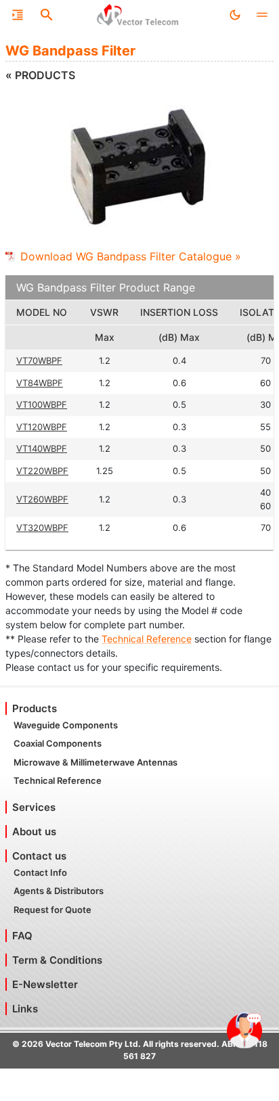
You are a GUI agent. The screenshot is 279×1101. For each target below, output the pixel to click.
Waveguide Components (66, 725)
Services (34, 807)
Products (34, 708)
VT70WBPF (39, 360)
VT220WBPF (42, 470)
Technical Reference (147, 639)
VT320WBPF (42, 527)
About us (34, 831)
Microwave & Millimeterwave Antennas (95, 762)
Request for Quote (52, 909)
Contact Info (40, 872)
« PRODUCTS (40, 75)
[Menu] (17, 15)
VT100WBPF (41, 404)
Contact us (39, 855)
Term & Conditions (57, 960)
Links (25, 1008)
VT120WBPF (41, 426)
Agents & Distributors (59, 890)
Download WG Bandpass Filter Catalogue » (130, 256)
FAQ (22, 935)
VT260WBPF (42, 499)
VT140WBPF (41, 448)
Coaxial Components (58, 743)
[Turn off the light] (235, 15)
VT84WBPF (39, 382)
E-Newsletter (45, 984)
